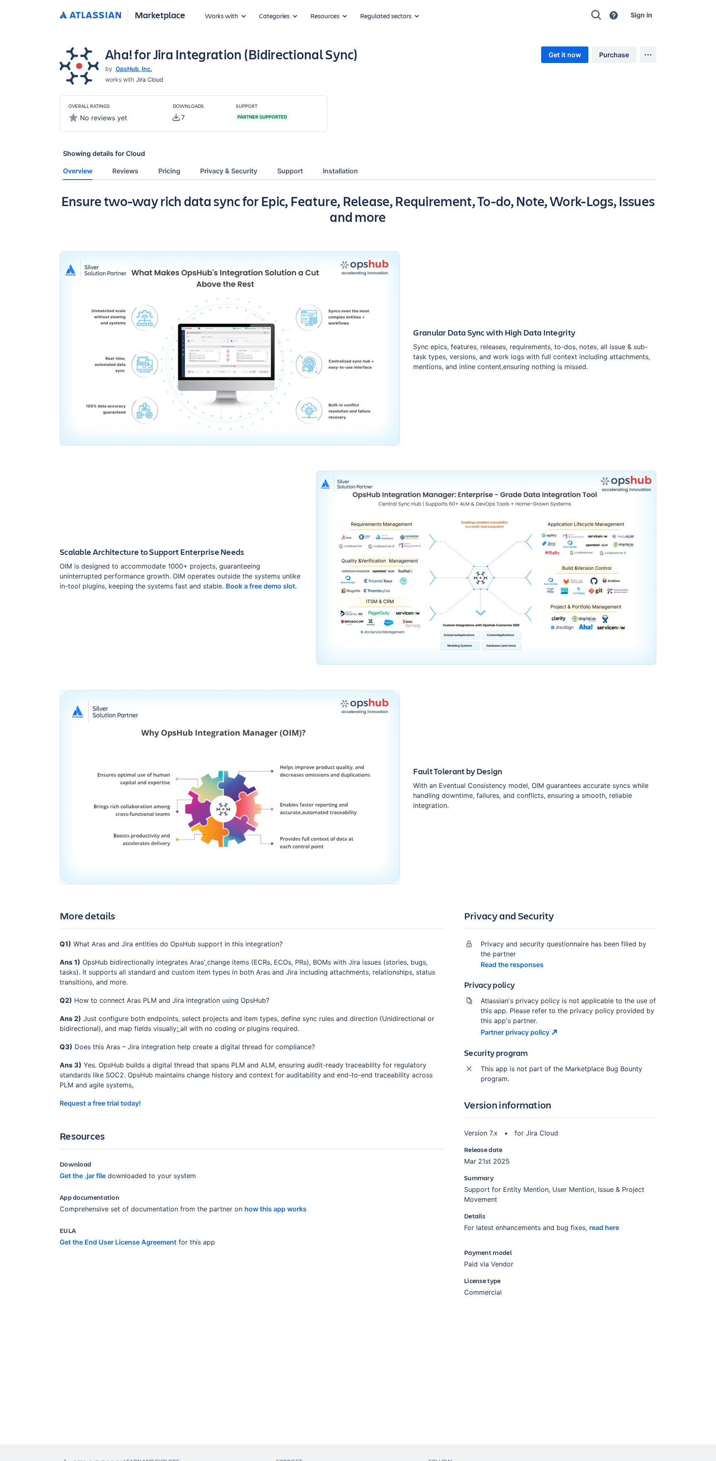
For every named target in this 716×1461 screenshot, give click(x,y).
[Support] (613, 15)
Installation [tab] (340, 171)
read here (604, 1227)
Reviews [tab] (125, 171)
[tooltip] (179, 117)
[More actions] (648, 54)
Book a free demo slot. (261, 586)
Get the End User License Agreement (118, 1242)
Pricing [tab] (169, 171)
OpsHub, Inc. (134, 68)
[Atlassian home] (90, 15)
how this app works (275, 1209)
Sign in (641, 15)
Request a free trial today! (100, 1103)
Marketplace (160, 15)
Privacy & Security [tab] (228, 171)
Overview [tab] (77, 171)
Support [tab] (290, 171)
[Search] (596, 15)
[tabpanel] (358, 752)
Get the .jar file (83, 1176)
